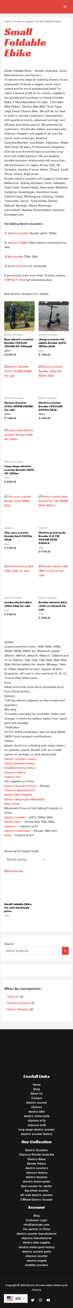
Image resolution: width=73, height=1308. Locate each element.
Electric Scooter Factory (20, 786)
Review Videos (36, 1163)
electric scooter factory (36, 1134)
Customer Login (36, 1220)
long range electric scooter (36, 1129)
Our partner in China (36, 1229)
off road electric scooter (36, 1195)
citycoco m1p (36, 1120)
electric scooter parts (36, 1251)
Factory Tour (12, 777)
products (22, 266)
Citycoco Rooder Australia (36, 1154)
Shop (7, 835)
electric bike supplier (36, 1242)
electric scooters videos (20, 759)
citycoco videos (14, 772)
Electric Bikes (37, 1159)
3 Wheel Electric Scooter (36, 1199)
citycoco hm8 (37, 1125)
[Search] (65, 951)
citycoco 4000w (18, 242)
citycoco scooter (36, 1256)
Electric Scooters (36, 1150)
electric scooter (18, 233)
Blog (36, 1215)
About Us (36, 1093)
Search (9, 944)
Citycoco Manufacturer (19, 790)
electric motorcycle (17, 831)
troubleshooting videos (19, 768)
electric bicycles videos (19, 763)
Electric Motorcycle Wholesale (24, 799)
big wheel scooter (36, 1190)
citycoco (10, 826)
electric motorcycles (36, 1181)
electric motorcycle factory (37, 1247)
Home (8, 21)
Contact (36, 1098)
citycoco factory (36, 1172)
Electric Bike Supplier (18, 795)
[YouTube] (48, 1300)
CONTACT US (13, 280)
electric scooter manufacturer (37, 1233)
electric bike (12, 821)
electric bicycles (36, 1177)
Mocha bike (15, 256)
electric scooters (36, 1168)
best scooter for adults (36, 1186)
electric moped (37, 1260)
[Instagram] (40, 1300)
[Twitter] (32, 1300)
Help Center (12, 804)
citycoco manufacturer (36, 1238)
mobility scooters (36, 1265)
